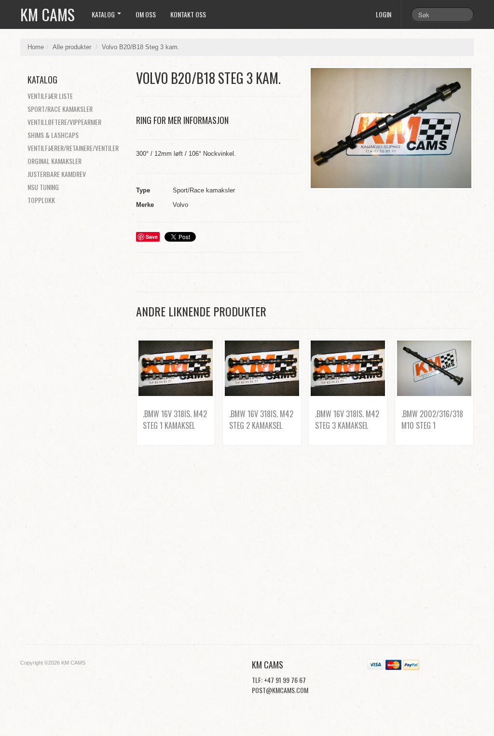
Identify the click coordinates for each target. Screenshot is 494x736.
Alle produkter (72, 47)
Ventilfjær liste (50, 96)
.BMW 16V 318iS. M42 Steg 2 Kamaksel (261, 419)
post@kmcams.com (280, 690)
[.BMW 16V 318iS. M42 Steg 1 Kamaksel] (175, 368)
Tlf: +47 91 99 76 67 (279, 680)
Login (383, 14)
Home (35, 47)
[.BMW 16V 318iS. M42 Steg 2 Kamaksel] (262, 368)
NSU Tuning (43, 187)
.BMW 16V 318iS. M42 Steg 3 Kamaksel (347, 419)
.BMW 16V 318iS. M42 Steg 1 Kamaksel (175, 419)
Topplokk (41, 200)
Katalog (104, 14)
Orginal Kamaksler (54, 161)
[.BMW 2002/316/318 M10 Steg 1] (434, 368)
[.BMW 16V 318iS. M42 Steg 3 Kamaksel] (348, 368)
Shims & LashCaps (53, 135)
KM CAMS (47, 14)
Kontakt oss (188, 14)
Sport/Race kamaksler (60, 109)
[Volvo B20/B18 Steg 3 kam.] (391, 128)
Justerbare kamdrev (56, 174)
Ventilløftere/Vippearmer (64, 122)
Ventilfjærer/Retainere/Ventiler (73, 148)
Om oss (146, 14)
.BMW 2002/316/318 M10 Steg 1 (432, 419)
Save (152, 236)
